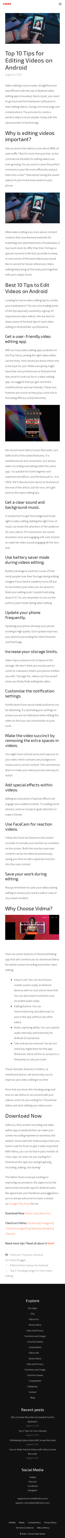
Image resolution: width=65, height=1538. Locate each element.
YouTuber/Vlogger (15, 1260)
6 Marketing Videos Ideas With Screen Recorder (33, 1440)
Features (27, 1255)
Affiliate (12, 1522)
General (38, 1255)
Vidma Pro (45, 1213)
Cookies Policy (34, 1522)
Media (21, 1522)
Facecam (15, 1255)
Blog (32, 1397)
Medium (48, 1228)
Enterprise (32, 1386)
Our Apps (32, 1308)
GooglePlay (23, 1228)
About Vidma (35, 1324)
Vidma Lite (31, 1213)
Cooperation (35, 1347)
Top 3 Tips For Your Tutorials (32, 1430)
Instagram (47, 1223)
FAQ (32, 1313)
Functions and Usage (35, 1336)
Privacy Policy (50, 1522)
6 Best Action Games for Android (29, 1265)
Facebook (33, 1223)
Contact (32, 1392)
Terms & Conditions (25, 1528)
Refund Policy (43, 1528)
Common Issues (35, 1341)
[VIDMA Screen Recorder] (7, 4)
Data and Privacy (35, 1330)
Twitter (10, 1228)
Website (36, 1228)
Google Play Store (20, 1204)
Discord (10, 1234)
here (50, 1243)
